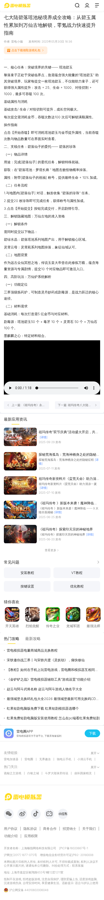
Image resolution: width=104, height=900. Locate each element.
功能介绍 (11, 836)
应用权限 (31, 836)
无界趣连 (45, 759)
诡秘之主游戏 (12, 773)
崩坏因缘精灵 (83, 773)
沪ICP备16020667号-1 (73, 848)
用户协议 (10, 829)
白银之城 (33, 773)
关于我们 (89, 829)
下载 (92, 733)
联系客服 (78, 865)
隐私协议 (30, 829)
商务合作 (50, 829)
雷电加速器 (11, 759)
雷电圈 (28, 759)
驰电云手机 (64, 759)
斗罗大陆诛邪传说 (56, 773)
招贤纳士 (69, 829)
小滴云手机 (84, 759)
